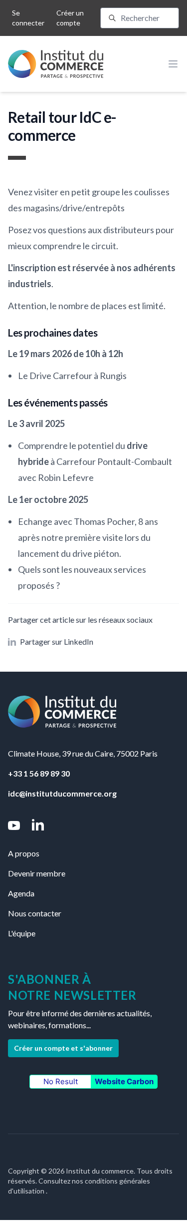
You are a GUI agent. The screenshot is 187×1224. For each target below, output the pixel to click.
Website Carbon (124, 1081)
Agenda (21, 893)
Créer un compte (70, 17)
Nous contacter (34, 913)
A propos (23, 853)
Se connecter (28, 17)
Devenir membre (36, 873)
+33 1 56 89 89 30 (39, 773)
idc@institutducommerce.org (62, 793)
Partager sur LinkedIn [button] (56, 641)
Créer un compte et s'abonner (63, 1048)
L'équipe (21, 933)
